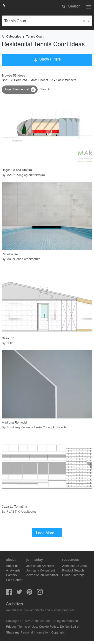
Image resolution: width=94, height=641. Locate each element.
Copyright (58, 632)
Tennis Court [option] (15, 20)
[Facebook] (9, 593)
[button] (33, 90)
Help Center (14, 579)
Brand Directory (73, 574)
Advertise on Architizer (42, 574)
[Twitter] (19, 593)
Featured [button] (20, 80)
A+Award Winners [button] (63, 79)
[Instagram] (40, 593)
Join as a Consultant (40, 570)
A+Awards (13, 570)
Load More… (47, 532)
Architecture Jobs (74, 565)
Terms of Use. (28, 626)
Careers (11, 574)
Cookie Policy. (49, 626)
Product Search (73, 570)
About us (12, 565)
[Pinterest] (29, 593)
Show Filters (47, 59)
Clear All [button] (45, 89)
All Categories (11, 36)
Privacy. (11, 626)
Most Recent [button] (39, 79)
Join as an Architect (40, 565)
